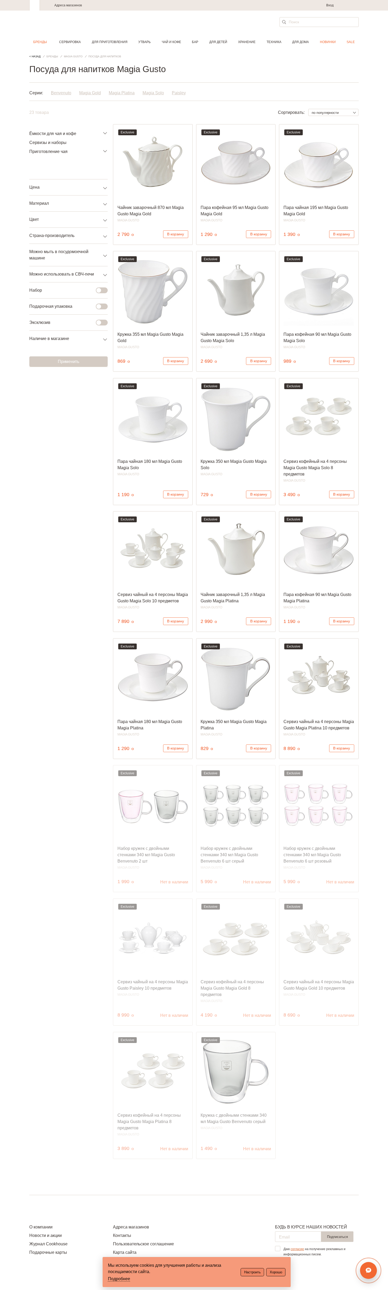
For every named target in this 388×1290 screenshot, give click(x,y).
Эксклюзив (39, 322)
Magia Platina (122, 93)
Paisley (179, 93)
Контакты (122, 1235)
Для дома (300, 42)
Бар (195, 42)
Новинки (328, 42)
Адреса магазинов (68, 5)
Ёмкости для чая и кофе (52, 133)
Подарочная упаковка (50, 306)
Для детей (218, 42)
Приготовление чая (48, 151)
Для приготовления (109, 42)
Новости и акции (45, 1235)
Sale (351, 42)
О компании (41, 1227)
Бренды (40, 42)
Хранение (246, 42)
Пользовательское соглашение (143, 1244)
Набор (35, 290)
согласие (297, 1249)
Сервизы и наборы (48, 142)
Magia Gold (90, 93)
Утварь (144, 42)
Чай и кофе (171, 42)
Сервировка (70, 42)
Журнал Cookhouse (48, 1244)
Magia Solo (153, 93)
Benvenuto (61, 93)
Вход (330, 5)
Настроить (252, 1272)
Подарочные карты (48, 1252)
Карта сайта (124, 1252)
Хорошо (276, 1272)
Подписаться (337, 1237)
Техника (274, 42)
